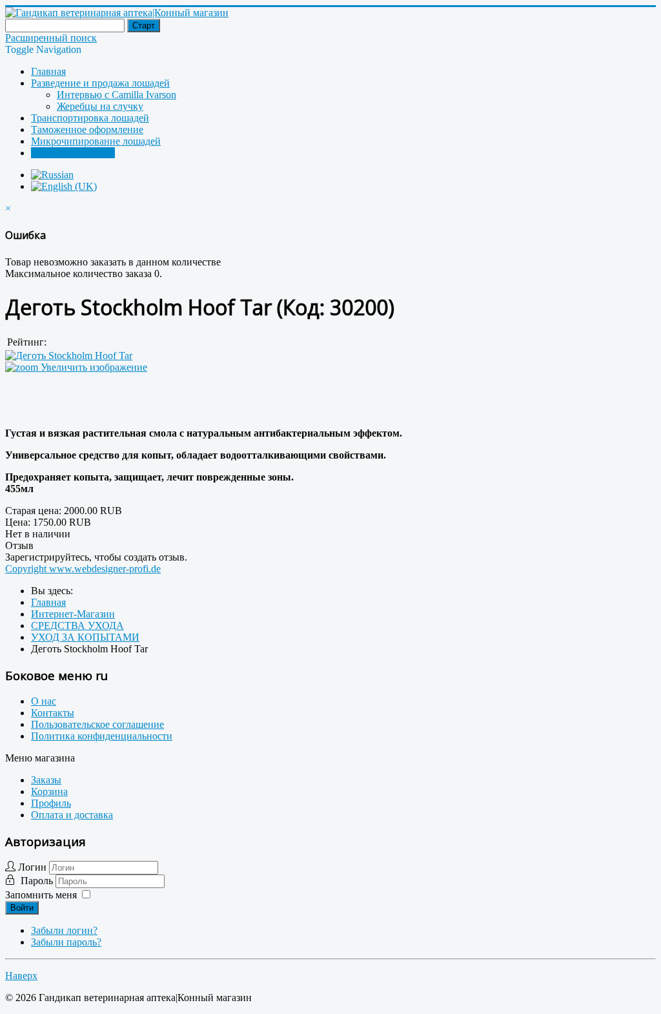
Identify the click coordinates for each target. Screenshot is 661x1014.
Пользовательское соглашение (97, 724)
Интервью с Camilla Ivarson (116, 94)
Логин (32, 867)
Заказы (46, 779)
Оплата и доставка (72, 814)
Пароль (38, 880)
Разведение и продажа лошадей (100, 83)
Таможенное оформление (87, 129)
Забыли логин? (64, 930)
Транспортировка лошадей (90, 117)
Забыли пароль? (66, 941)
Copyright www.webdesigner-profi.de (83, 568)
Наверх (21, 975)
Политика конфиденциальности (101, 735)
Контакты (52, 712)
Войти (22, 908)
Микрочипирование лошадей (96, 141)
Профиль (51, 803)
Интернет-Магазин (73, 152)
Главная (48, 71)
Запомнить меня (41, 894)
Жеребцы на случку (100, 106)
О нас (43, 701)
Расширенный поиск (51, 37)
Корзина (49, 791)
